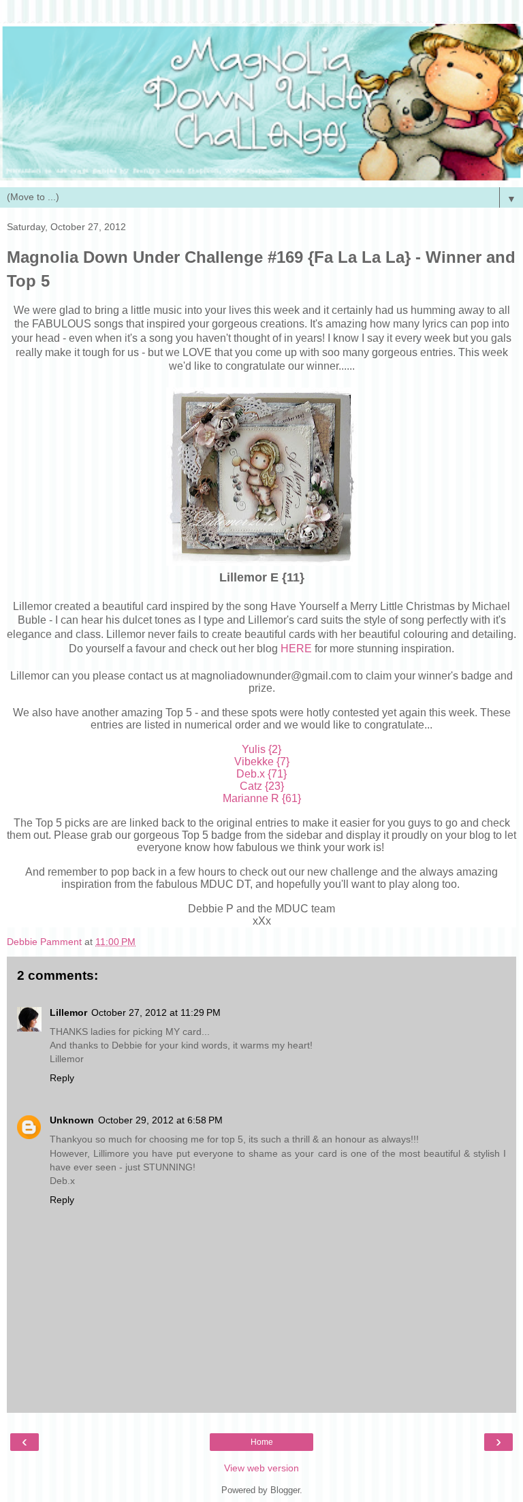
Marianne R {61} (262, 798)
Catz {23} (262, 786)
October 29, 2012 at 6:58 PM (160, 1120)
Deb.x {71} (261, 774)
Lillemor (68, 1012)
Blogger (285, 1490)
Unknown (72, 1120)
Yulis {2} (261, 749)
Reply (62, 1077)
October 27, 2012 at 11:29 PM (156, 1012)
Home (262, 1442)
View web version (261, 1468)
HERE (296, 648)
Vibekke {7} (261, 761)
